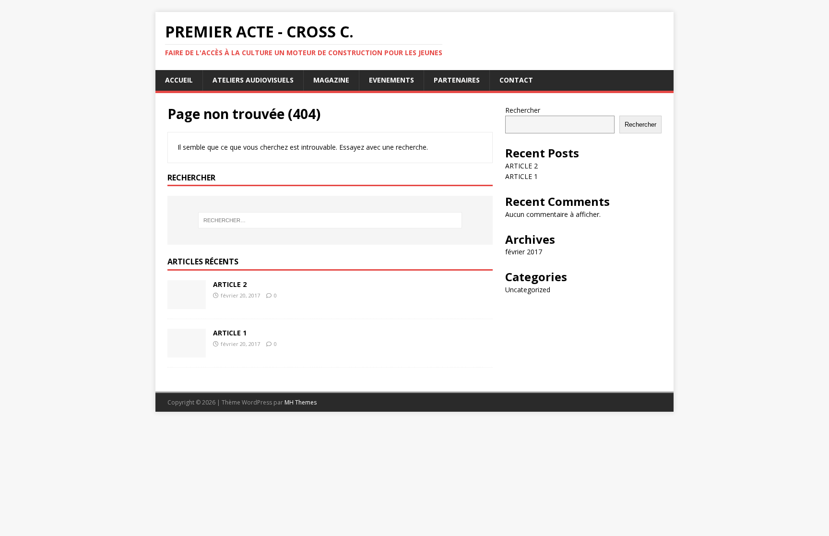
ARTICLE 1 (230, 332)
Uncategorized (527, 289)
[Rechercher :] (330, 220)
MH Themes (300, 402)
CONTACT (516, 79)
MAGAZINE (331, 79)
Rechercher (522, 110)
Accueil (179, 79)
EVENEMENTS (391, 79)
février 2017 (523, 251)
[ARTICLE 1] (186, 352)
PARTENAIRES (457, 79)
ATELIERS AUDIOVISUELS (253, 79)
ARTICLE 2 (230, 284)
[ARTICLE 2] (186, 303)
